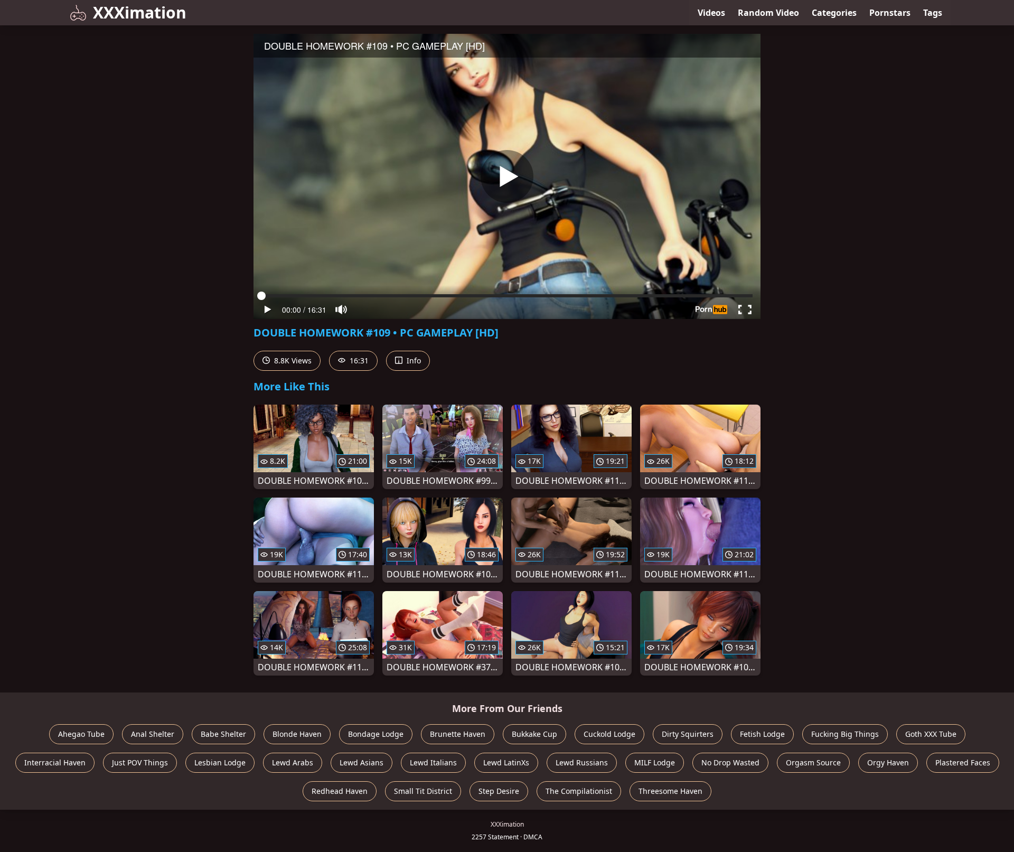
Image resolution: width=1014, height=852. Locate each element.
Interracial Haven (55, 762)
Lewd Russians (582, 762)
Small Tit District (423, 791)
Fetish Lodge (762, 734)
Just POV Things (140, 762)
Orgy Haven (888, 762)
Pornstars (889, 12)
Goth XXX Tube (930, 734)
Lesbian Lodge (220, 762)
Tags (932, 12)
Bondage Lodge (375, 734)
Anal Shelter (152, 734)
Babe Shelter (223, 734)
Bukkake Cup (534, 734)
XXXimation (139, 12)
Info (413, 360)
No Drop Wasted (730, 762)
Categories (834, 12)
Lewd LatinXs (506, 762)
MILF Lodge (654, 762)
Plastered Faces (962, 762)
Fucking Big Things (845, 734)
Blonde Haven (297, 734)
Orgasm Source (813, 762)
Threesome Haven (670, 791)
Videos (711, 12)
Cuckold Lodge (609, 734)
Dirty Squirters (687, 734)
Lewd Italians (433, 762)
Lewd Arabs (292, 762)
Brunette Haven (457, 734)
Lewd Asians (361, 762)
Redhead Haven (340, 791)
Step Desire (498, 791)
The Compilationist (579, 791)
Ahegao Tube (81, 734)
